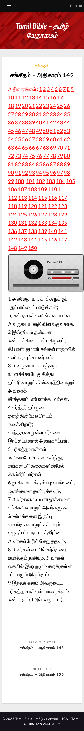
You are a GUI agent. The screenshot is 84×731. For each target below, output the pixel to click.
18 (11, 106)
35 (67, 114)
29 (25, 114)
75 (32, 156)
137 (22, 231)
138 (32, 231)
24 (53, 106)
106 (12, 189)
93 (32, 172)
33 (53, 114)
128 (52, 214)
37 (18, 122)
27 (11, 114)
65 (25, 147)
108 (32, 189)
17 (60, 97)
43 (60, 122)
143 (22, 239)
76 (39, 156)
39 (32, 122)
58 (39, 139)
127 (42, 214)
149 (22, 248)
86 (46, 164)
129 (62, 214)
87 (53, 164)
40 (39, 122)
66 (32, 147)
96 (53, 172)
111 (62, 189)
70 (60, 147)
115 (42, 197)
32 (46, 114)
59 (46, 139)
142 (12, 239)
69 (53, 147)
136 (12, 231)
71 (67, 147)
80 (67, 156)
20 (25, 106)
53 (67, 131)
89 (67, 164)
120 (32, 206)
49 (39, 131)
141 (62, 231)
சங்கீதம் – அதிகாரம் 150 (42, 674)
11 (18, 97)
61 (60, 139)
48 (32, 131)
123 (62, 206)
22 (39, 106)
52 (60, 131)
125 (22, 214)
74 (25, 156)
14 (39, 97)
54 (11, 139)
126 (32, 214)
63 (11, 147)
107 (22, 189)
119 (22, 206)
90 (11, 172)
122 (52, 206)
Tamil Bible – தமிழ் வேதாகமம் (42, 30)
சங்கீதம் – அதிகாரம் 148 (42, 647)
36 (11, 122)
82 (18, 164)
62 (67, 139)
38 (25, 122)
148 (12, 248)
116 (52, 197)
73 (18, 156)
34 (60, 114)
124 (12, 214)
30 (32, 114)
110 (52, 189)
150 (32, 248)
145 (42, 239)
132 (32, 222)
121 (42, 206)
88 (60, 164)
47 (25, 131)
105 (70, 181)
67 (39, 147)
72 (11, 156)
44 (67, 122)
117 (62, 197)
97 (60, 172)
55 (18, 139)
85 (39, 164)
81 (11, 164)
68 (46, 147)
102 (40, 181)
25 (60, 106)
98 (67, 172)
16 (53, 97)
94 (39, 172)
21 (32, 106)
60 (53, 139)
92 (25, 172)
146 (52, 239)
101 (30, 181)
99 (11, 181)
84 (32, 164)
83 (25, 164)
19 (18, 106)
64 (18, 147)
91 (18, 172)
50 (46, 131)
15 (46, 97)
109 (42, 189)
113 (22, 197)
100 (19, 181)
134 (52, 222)
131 (22, 222)
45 (11, 131)
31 (39, 114)
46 (18, 131)
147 (62, 239)
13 (32, 97)
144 (32, 239)
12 (25, 97)
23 (46, 106)
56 (25, 139)
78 (53, 156)
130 (12, 222)
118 (12, 206)
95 (46, 172)
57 (32, 139)
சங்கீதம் (42, 66)
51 (53, 131)
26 (67, 106)
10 (11, 97)
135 (62, 222)
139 (42, 231)
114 (32, 197)
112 (12, 197)
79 (60, 156)
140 (52, 231)
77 (46, 156)
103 (50, 181)
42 (53, 122)
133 (42, 222)
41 (46, 122)
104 (60, 181)
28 (18, 114)
